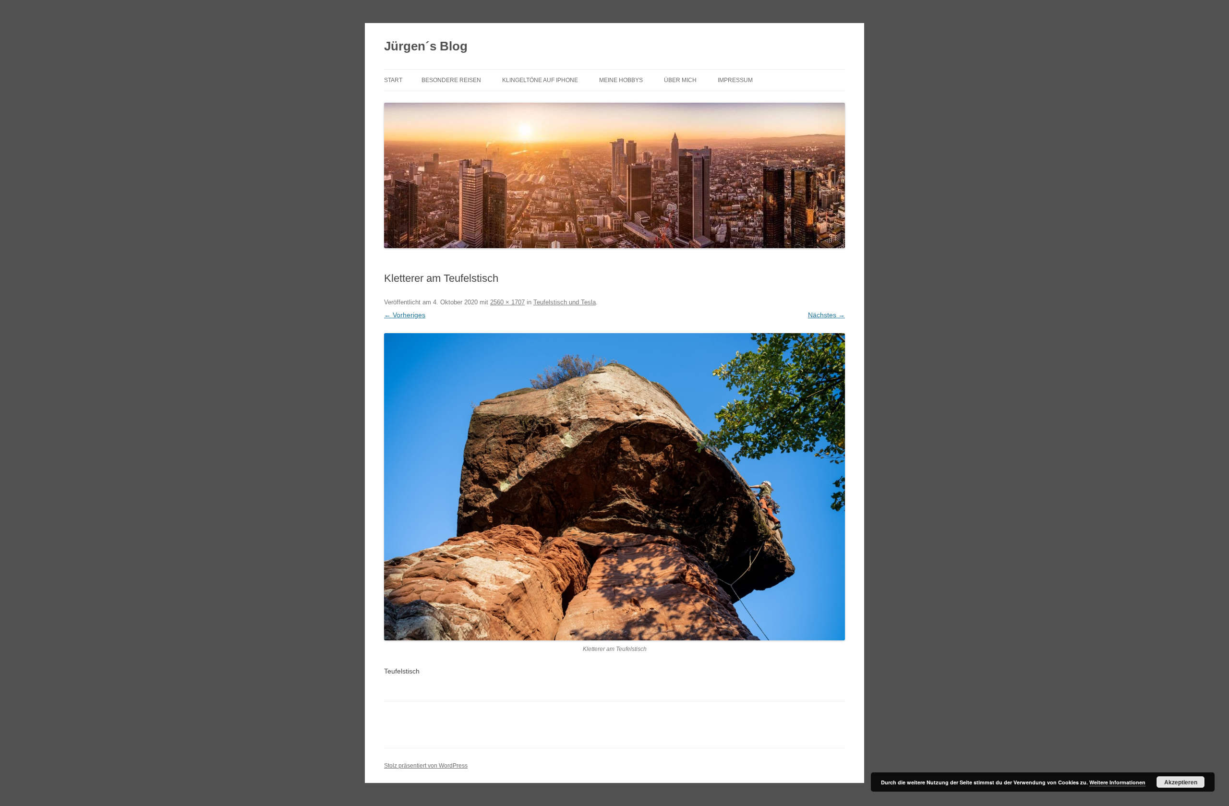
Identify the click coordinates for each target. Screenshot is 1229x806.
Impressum (735, 80)
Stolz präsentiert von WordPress (426, 765)
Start (393, 80)
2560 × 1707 (507, 302)
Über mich (680, 80)
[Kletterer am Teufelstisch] (614, 486)
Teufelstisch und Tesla (564, 302)
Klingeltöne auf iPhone (540, 80)
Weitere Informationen (1117, 782)
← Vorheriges (404, 315)
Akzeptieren (1180, 782)
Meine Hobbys (621, 80)
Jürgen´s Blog (426, 46)
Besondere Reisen (451, 80)
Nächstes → (826, 315)
